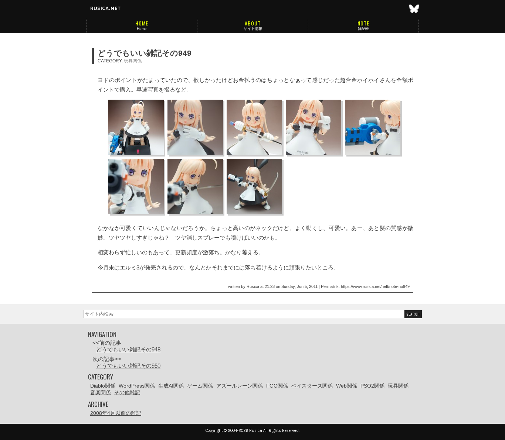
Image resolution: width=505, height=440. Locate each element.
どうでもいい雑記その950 (128, 365)
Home (142, 29)
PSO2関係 (372, 386)
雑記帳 (363, 29)
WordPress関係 (137, 386)
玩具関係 (133, 60)
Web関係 (346, 386)
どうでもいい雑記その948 (128, 349)
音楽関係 (100, 392)
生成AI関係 (171, 386)
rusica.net (105, 8)
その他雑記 (127, 392)
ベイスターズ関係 (312, 386)
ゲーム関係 (200, 386)
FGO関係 (277, 386)
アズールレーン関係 (239, 386)
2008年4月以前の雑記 (115, 413)
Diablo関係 (102, 386)
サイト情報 (253, 29)
